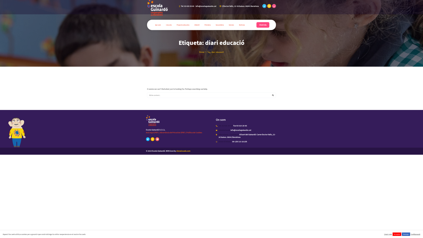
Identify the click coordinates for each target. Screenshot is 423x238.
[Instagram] (269, 6)
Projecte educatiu (183, 25)
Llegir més (388, 234)
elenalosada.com (183, 151)
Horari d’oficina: (225, 141)
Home (201, 52)
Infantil (196, 25)
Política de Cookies (194, 132)
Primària (208, 25)
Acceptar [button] (397, 234)
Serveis (231, 25)
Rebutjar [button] (406, 234)
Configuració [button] (415, 234)
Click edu (263, 25)
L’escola (169, 25)
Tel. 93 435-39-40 (225, 126)
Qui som (158, 25)
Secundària (220, 25)
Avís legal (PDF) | (153, 132)
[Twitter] (264, 6)
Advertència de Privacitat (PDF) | (173, 132)
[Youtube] (274, 6)
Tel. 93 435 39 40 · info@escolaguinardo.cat (198, 6)
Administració (224, 130)
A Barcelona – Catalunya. (228, 134)
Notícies (242, 25)
